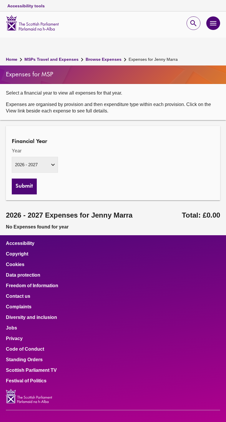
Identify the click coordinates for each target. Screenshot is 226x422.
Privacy (14, 338)
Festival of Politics (26, 381)
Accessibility (20, 243)
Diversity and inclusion (31, 317)
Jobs (11, 328)
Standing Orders (24, 359)
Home (11, 59)
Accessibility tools (26, 6)
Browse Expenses (104, 59)
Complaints (18, 307)
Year (16, 150)
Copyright (17, 254)
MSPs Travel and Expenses (51, 59)
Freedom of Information (32, 285)
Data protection (23, 275)
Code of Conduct (25, 349)
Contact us (18, 296)
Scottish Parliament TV (31, 370)
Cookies (15, 264)
